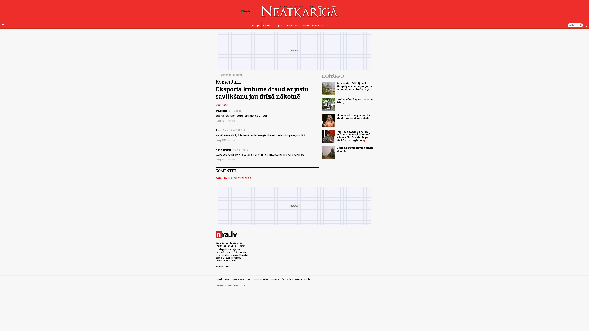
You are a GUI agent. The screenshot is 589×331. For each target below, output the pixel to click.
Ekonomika (317, 25)
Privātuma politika (245, 279)
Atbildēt (231, 121)
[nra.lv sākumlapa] (245, 11)
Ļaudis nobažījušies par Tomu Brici (354, 101)
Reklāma (227, 279)
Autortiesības (275, 279)
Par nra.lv (219, 279)
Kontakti (307, 279)
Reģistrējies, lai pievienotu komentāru (233, 177)
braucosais (228, 110)
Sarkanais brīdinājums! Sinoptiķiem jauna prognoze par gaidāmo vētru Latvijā (354, 86)
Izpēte (279, 25)
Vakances (299, 279)
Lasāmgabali (291, 25)
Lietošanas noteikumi (261, 279)
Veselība (305, 25)
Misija (234, 279)
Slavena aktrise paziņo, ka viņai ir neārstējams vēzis (353, 117)
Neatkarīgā (225, 74)
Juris (230, 130)
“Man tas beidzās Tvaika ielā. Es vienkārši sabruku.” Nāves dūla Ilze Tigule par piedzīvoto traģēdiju (353, 136)
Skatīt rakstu (222, 104)
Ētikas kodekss (288, 279)
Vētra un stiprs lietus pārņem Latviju (354, 149)
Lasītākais (333, 76)
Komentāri (268, 25)
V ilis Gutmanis (232, 149)
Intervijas (255, 25)
